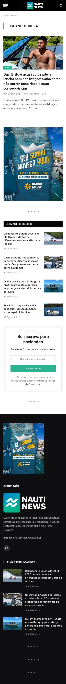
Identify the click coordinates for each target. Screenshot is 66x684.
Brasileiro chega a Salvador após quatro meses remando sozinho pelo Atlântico (20, 309)
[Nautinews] (35, 5)
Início (6, 15)
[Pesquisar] (61, 5)
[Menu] (5, 5)
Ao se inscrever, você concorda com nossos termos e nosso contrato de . (33, 381)
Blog (7, 68)
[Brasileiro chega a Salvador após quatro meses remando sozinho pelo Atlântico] (53, 310)
